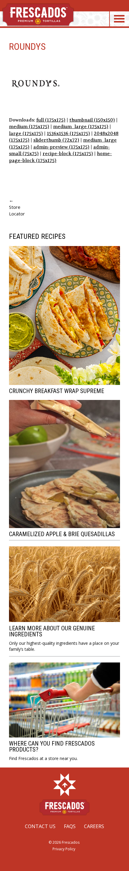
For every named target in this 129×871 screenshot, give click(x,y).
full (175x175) (50, 120)
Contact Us (40, 826)
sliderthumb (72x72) (56, 140)
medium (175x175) (29, 126)
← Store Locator (17, 207)
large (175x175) (26, 133)
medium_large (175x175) (80, 126)
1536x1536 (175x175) (68, 133)
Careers (94, 826)
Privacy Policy (63, 848)
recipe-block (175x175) (68, 153)
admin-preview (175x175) (61, 147)
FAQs (70, 826)
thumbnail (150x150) (92, 120)
